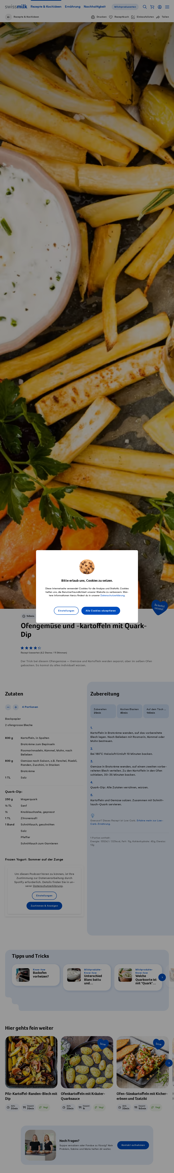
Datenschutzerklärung (112, 595)
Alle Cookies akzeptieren (101, 610)
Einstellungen (66, 610)
